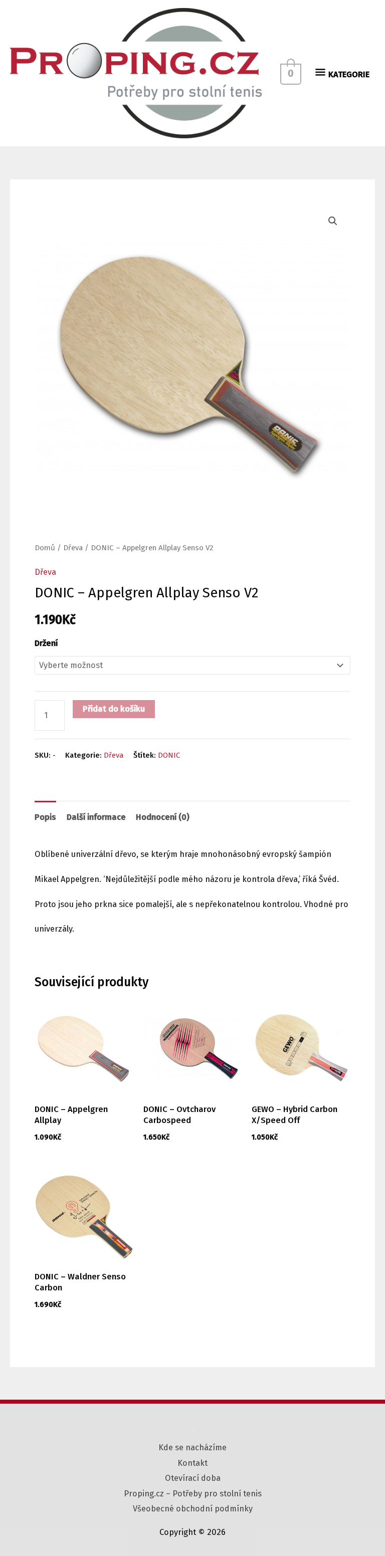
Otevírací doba (193, 1478)
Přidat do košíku (114, 709)
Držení (46, 643)
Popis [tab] (45, 817)
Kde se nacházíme (192, 1447)
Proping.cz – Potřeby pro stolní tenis (193, 1493)
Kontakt (192, 1463)
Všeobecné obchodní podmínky (193, 1508)
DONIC (169, 755)
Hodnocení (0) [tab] (162, 817)
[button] (333, 221)
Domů (45, 547)
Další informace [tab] (96, 817)
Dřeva (73, 547)
